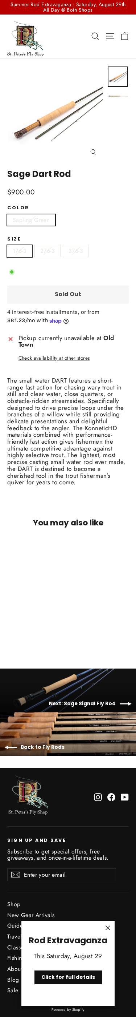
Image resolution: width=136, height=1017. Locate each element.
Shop (14, 904)
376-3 (76, 251)
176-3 (19, 251)
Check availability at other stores (54, 358)
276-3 (47, 251)
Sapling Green (31, 220)
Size (14, 239)
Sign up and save (36, 840)
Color (18, 207)
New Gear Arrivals (30, 915)
